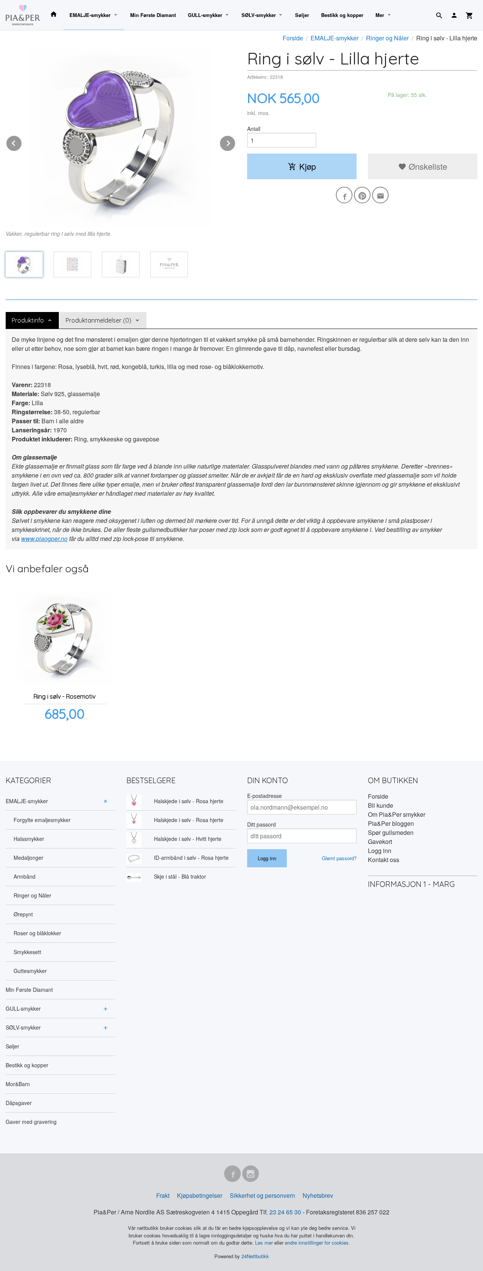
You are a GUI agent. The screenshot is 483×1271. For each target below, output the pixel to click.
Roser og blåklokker (37, 933)
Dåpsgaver (19, 1103)
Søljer (302, 14)
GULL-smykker (205, 14)
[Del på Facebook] (344, 195)
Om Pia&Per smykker (396, 814)
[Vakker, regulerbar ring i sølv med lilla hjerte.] (121, 136)
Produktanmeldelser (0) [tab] (98, 320)
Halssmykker (29, 838)
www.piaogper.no (44, 538)
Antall (253, 128)
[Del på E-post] (380, 195)
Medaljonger (28, 857)
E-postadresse (264, 795)
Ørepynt (23, 914)
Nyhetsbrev (318, 1195)
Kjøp (307, 166)
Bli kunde (380, 805)
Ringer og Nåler (32, 895)
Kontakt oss (383, 859)
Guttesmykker (30, 970)
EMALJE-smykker (90, 14)
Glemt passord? (339, 858)
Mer (379, 14)
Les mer (264, 1242)
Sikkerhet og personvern (262, 1195)
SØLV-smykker (259, 14)
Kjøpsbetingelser (199, 1195)
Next (235, 142)
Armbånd (24, 876)
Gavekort (380, 841)
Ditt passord (261, 824)
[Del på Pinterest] (362, 195)
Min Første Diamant (153, 14)
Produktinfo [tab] (28, 320)
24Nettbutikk (255, 1256)
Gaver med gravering (31, 1121)
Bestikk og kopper (342, 14)
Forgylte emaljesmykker (42, 820)
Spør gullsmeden (391, 832)
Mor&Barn (18, 1084)
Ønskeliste (426, 166)
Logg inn (379, 850)
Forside (293, 38)
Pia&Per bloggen (391, 823)
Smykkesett (27, 952)
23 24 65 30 (285, 1212)
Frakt (162, 1195)
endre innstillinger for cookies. (317, 1242)
